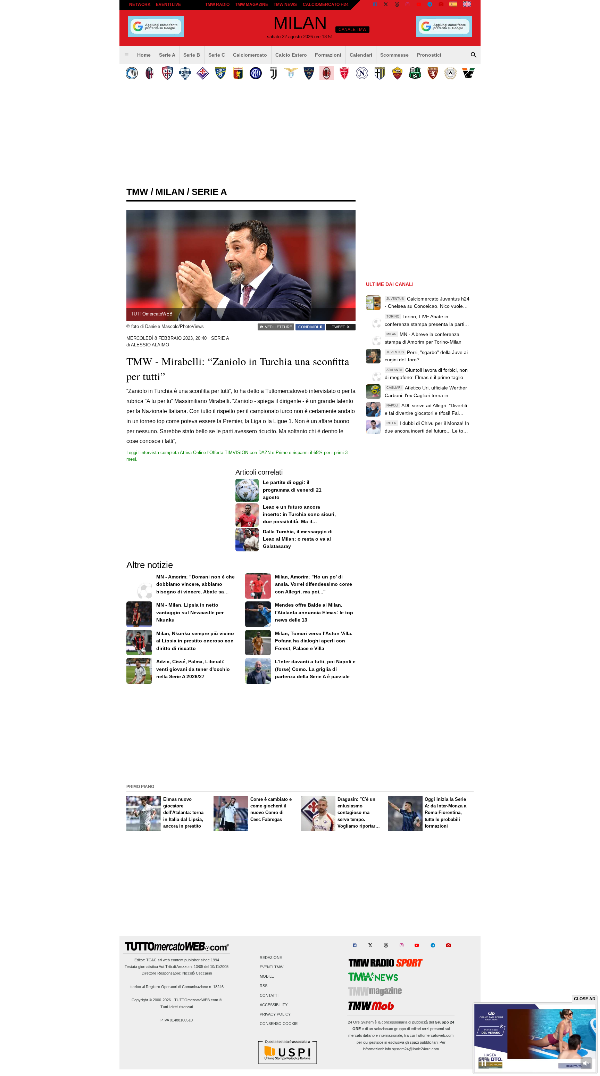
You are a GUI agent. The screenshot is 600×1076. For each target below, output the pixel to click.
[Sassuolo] (415, 73)
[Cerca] (473, 55)
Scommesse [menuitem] (394, 55)
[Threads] (397, 5)
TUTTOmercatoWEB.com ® (198, 1000)
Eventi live (168, 4)
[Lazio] (291, 73)
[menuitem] (126, 55)
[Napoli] (362, 73)
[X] (386, 5)
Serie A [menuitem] (167, 55)
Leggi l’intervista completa (153, 452)
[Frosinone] (220, 73)
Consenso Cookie (279, 1024)
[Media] (441, 5)
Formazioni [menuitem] (328, 55)
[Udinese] (450, 73)
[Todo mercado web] (453, 4)
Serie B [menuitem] (191, 55)
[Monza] (344, 73)
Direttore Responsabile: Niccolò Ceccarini (177, 973)
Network (140, 4)
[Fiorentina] (202, 73)
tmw (137, 192)
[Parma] (380, 73)
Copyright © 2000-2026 (151, 1000)
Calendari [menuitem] (361, 55)
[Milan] (326, 73)
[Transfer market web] (467, 4)
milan (170, 192)
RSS (263, 986)
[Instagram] (407, 5)
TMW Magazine (251, 4)
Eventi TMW (271, 967)
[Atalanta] (132, 73)
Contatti (269, 995)
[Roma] (397, 73)
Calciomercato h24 (326, 4)
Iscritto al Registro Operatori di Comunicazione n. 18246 (177, 987)
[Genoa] (238, 73)
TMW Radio (217, 4)
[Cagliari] (167, 73)
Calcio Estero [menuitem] (291, 55)
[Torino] (433, 73)
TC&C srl (154, 960)
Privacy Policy (275, 1014)
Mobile (267, 977)
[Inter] (256, 73)
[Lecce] (309, 73)
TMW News (285, 4)
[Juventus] (273, 73)
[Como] (185, 73)
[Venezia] (468, 73)
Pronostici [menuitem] (429, 55)
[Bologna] (149, 73)
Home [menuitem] (144, 55)
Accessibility (274, 1005)
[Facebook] (375, 5)
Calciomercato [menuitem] (250, 55)
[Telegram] (430, 5)
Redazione (271, 957)
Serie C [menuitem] (216, 55)
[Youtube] (419, 5)
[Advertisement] (300, 732)
